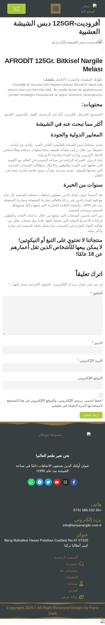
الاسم (97, 343)
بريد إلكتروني (88, 519)
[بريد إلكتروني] (8, 521)
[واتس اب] (31, 482)
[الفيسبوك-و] (74, 482)
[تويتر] (48, 482)
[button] (56, 9)
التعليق (97, 293)
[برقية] (39, 482)
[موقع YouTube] (57, 482)
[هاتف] (8, 506)
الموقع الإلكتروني (90, 378)
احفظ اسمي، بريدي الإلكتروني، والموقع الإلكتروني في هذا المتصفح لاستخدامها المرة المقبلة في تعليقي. (55, 402)
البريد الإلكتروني (90, 360)
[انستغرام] (65, 482)
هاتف (96, 504)
